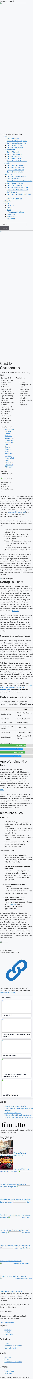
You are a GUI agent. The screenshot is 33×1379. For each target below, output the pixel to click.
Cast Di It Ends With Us (15, 147)
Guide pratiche (9, 150)
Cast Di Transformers (14, 199)
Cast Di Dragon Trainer (15, 183)
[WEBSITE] (16, 986)
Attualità (7, 163)
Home (6, 203)
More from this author (7, 993)
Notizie (6, 136)
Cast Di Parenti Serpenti (15, 167)
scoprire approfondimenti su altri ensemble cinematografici (16, 687)
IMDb (2, 790)
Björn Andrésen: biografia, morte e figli (18, 1115)
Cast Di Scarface (13, 139)
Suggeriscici (11, 219)
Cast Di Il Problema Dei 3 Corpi (18, 187)
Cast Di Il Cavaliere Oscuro (16, 176)
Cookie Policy (11, 214)
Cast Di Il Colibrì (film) (14, 156)
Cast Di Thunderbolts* (15, 154)
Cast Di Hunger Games (15, 145)
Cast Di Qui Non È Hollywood (17, 141)
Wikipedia (15, 611)
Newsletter (11, 216)
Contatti (9, 207)
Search (4, 228)
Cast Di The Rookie (13, 152)
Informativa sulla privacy (15, 212)
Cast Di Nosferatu (13, 179)
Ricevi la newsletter (7, 1323)
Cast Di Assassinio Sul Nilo (16, 143)
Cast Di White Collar (14, 158)
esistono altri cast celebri (17, 512)
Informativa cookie (10, 1348)
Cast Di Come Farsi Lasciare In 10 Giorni (18, 1117)
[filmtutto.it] (13, 3)
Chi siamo (10, 205)
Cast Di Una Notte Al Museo (17, 161)
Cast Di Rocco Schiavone (15, 165)
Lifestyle (7, 201)
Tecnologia (8, 174)
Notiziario (7, 1357)
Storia (9, 210)
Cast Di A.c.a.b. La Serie (15, 170)
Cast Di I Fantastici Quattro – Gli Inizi (19, 181)
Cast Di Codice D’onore (7, 447)
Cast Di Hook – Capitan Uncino (9, 431)
